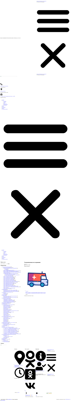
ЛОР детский (5, 313)
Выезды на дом (4, 294)
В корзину (27, 291)
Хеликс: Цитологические (7, 288)
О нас (3, 100)
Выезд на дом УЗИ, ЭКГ (7, 298)
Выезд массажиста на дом (8, 336)
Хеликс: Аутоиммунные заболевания (8, 277)
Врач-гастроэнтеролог (6, 318)
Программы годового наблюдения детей (7, 327)
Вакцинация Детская (6, 305)
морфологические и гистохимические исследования (8, 322)
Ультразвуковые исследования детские (8, 300)
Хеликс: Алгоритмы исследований (8, 276)
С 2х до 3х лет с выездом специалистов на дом (9, 329)
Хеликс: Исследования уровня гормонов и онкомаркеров (11, 281)
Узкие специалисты (6, 341)
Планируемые (5, 293)
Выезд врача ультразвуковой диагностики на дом (36, 292)
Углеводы (6, 269)
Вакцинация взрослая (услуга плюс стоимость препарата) (11, 290)
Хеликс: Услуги (6, 287)
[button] (53, 38)
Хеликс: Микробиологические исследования (9, 283)
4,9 (36, 395)
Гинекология (3, 295)
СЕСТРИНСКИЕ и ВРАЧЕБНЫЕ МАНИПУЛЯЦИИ (10, 273)
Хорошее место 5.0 (28, 395)
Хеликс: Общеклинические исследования (9, 285)
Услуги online (4, 107)
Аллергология (5, 317)
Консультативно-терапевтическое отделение (7, 316)
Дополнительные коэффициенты (6, 302)
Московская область (3, 91)
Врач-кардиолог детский (7, 307)
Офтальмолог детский (6, 314)
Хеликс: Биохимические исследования (8, 278)
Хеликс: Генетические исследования (8, 279)
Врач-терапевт (5, 321)
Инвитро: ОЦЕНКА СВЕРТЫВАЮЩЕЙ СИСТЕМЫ (10, 271)
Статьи (4, 102)
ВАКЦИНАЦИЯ (4, 289)
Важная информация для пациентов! (41, 1)
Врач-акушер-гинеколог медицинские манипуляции (10, 297)
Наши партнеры (6, 104)
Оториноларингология (5, 323)
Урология (3, 339)
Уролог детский (6, 315)
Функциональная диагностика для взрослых (9, 301)
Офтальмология (4, 325)
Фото (4, 103)
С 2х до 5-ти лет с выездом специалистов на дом (10, 330)
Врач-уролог (5, 340)
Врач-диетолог (5, 319)
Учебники (5, 101)
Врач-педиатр (5, 308)
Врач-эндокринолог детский (7, 309)
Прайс (3, 108)
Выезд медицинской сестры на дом (9, 274)
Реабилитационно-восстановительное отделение (8, 334)
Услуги (3, 106)
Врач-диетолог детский (7, 306)
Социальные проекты (5, 109)
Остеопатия (5, 337)
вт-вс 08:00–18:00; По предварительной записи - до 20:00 (7, 96)
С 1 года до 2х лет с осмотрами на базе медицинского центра (11, 328)
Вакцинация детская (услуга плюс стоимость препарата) (11, 291)
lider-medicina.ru (9, 399)
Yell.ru (18, 392)
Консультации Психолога (7, 312)
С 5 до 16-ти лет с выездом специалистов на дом (10, 332)
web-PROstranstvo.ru (67, 399)
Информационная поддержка (6, 303)
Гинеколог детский (6, 311)
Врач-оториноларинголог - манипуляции (9, 324)
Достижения (5, 105)
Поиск (8, 263)
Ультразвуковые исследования (7, 299)
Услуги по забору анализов (8, 275)
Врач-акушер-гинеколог (7, 296)
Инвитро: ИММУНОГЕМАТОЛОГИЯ (8, 270)
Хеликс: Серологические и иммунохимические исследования (11, 286)
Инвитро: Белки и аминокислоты (8, 267)
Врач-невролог (5, 320)
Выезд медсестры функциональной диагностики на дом (11, 310)
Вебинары (3, 292)
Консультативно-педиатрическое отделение (7, 304)
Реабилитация (4, 338)
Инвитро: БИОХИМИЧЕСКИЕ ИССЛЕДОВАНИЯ (10, 268)
